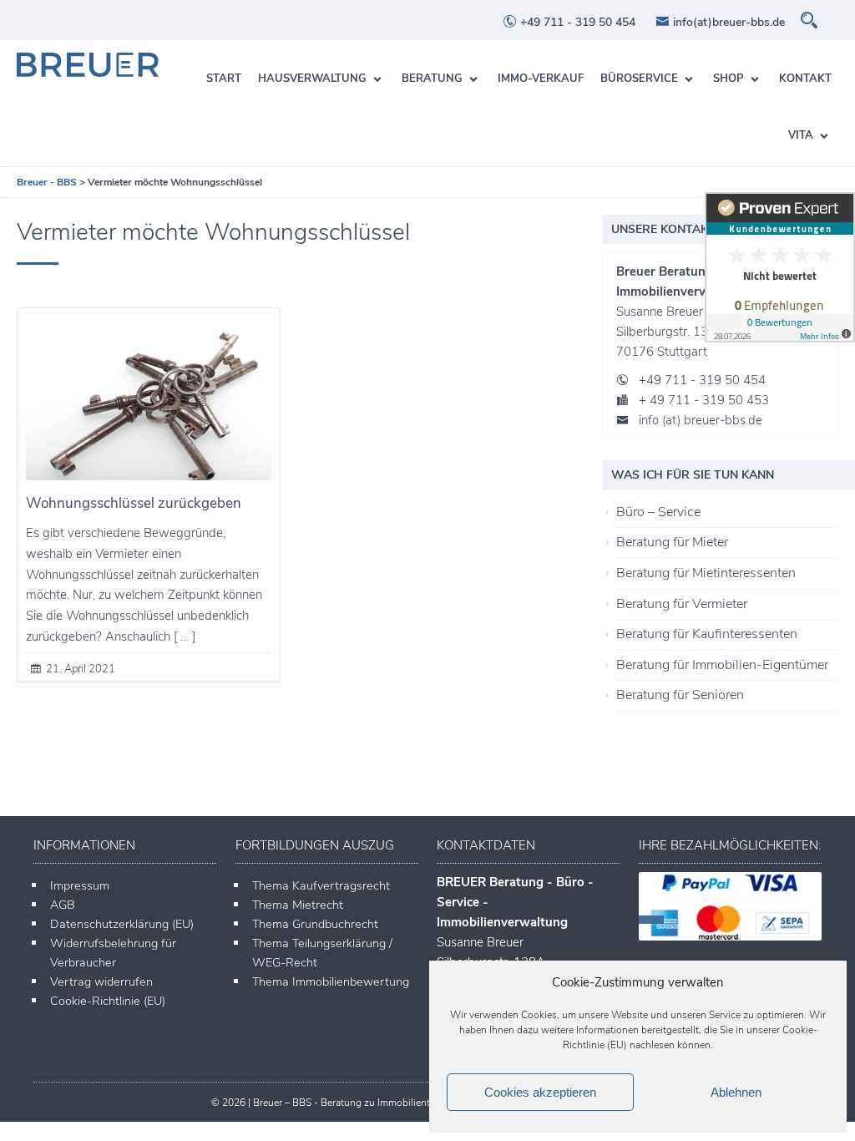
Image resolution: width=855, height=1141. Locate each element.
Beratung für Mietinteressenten (706, 573)
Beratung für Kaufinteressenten (706, 634)
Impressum (79, 885)
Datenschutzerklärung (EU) (122, 923)
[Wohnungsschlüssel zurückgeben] (148, 398)
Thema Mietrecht (297, 904)
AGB (62, 904)
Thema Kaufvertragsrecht (321, 885)
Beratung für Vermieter (681, 604)
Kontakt (805, 78)
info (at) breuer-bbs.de (700, 420)
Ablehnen (736, 1092)
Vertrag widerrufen (101, 981)
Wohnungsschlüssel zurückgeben (133, 503)
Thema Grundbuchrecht (315, 923)
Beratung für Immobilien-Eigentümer (722, 665)
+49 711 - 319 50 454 (576, 22)
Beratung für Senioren (680, 695)
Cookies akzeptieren (540, 1092)
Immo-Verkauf (541, 78)
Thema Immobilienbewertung (330, 981)
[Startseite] (88, 65)
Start (223, 78)
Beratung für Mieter (672, 542)
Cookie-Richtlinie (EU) (107, 1000)
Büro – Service (658, 512)
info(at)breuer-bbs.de (727, 22)
